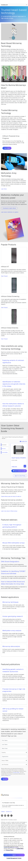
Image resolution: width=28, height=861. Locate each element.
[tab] (4, 444)
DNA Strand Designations (10, 561)
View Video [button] (7, 148)
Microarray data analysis (11, 646)
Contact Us (9, 811)
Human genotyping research (12, 616)
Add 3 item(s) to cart (19, 471)
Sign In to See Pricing (20, 475)
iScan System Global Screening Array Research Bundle (12, 437)
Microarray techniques (10, 602)
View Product (4, 276)
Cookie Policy (19, 848)
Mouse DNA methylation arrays (13, 543)
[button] (25, 466)
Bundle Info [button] (24, 441)
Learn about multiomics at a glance (9, 212)
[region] (14, 847)
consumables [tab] (5, 452)
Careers (3, 811)
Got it (14, 855)
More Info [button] (14, 466)
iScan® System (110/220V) (19, 458)
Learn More (4, 189)
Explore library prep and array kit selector (11, 496)
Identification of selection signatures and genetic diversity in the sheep (13, 384)
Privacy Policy (9, 850)
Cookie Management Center (11, 846)
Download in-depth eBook (9, 208)
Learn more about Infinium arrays (9, 511)
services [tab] (4, 448)
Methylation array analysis (11, 630)
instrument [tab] (4, 444)
